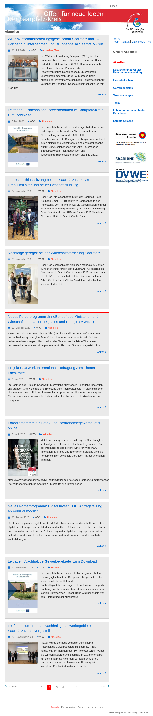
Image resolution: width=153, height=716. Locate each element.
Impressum (97, 707)
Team (57, 50)
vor (103, 686)
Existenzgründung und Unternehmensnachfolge (128, 71)
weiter (56, 94)
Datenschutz (138, 41)
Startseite (55, 707)
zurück (13, 686)
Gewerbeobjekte (123, 88)
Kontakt (125, 41)
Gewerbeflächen (123, 80)
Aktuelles (48, 50)
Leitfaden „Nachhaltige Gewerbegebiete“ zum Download (52, 561)
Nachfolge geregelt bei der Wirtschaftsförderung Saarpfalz (54, 253)
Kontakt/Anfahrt (68, 707)
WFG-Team (116, 40)
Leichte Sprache (123, 121)
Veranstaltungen (123, 95)
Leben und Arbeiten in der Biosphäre (129, 112)
